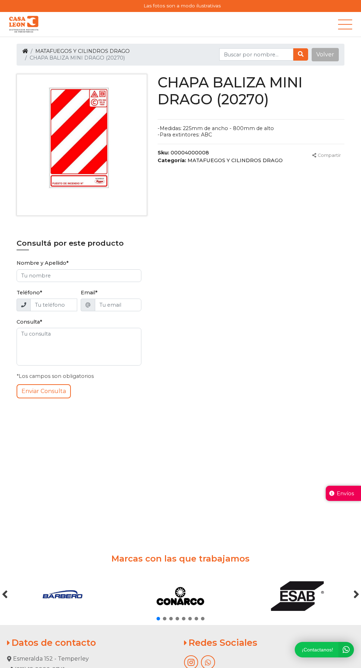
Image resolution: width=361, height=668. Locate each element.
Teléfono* (29, 292)
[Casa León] (24, 24)
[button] (325, 54)
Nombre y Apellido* (43, 263)
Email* (89, 292)
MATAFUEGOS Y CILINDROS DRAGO (82, 51)
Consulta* (29, 322)
